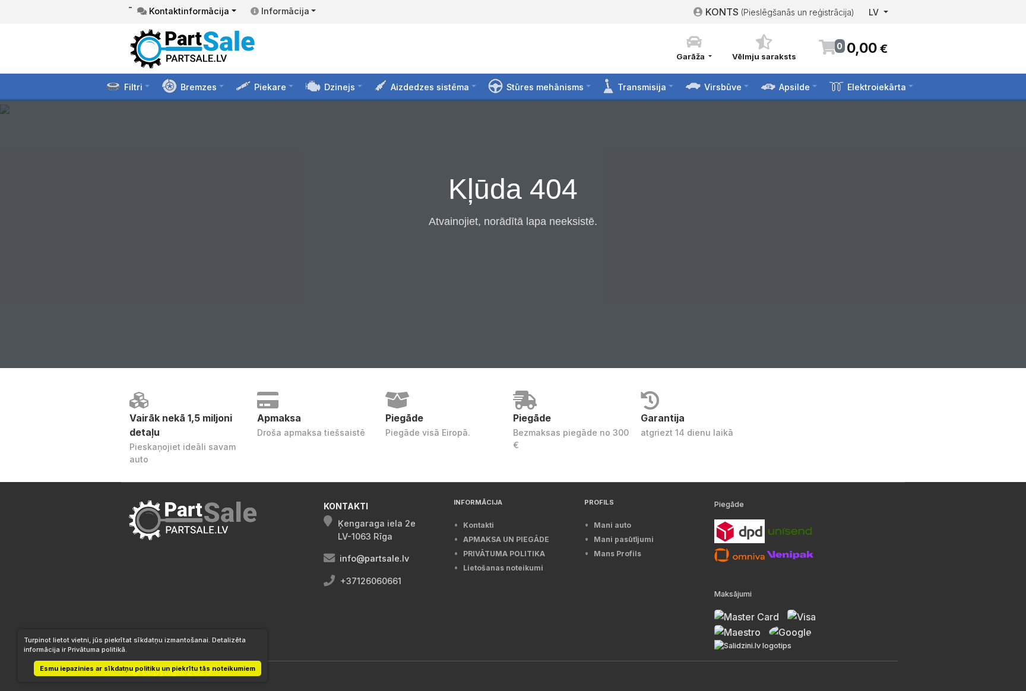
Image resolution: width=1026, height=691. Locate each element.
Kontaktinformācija (188, 11)
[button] (694, 48)
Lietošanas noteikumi (503, 567)
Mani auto (612, 525)
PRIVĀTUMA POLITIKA (504, 553)
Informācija (284, 11)
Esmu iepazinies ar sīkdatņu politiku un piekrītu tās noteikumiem (147, 668)
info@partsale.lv (374, 558)
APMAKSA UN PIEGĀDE (506, 539)
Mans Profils (617, 553)
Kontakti (478, 525)
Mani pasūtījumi (624, 539)
